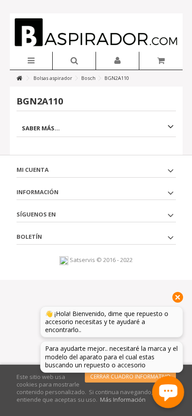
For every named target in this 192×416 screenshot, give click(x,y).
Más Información (123, 399)
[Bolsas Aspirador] (96, 32)
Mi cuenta (33, 170)
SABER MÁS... (41, 128)
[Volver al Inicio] (19, 78)
